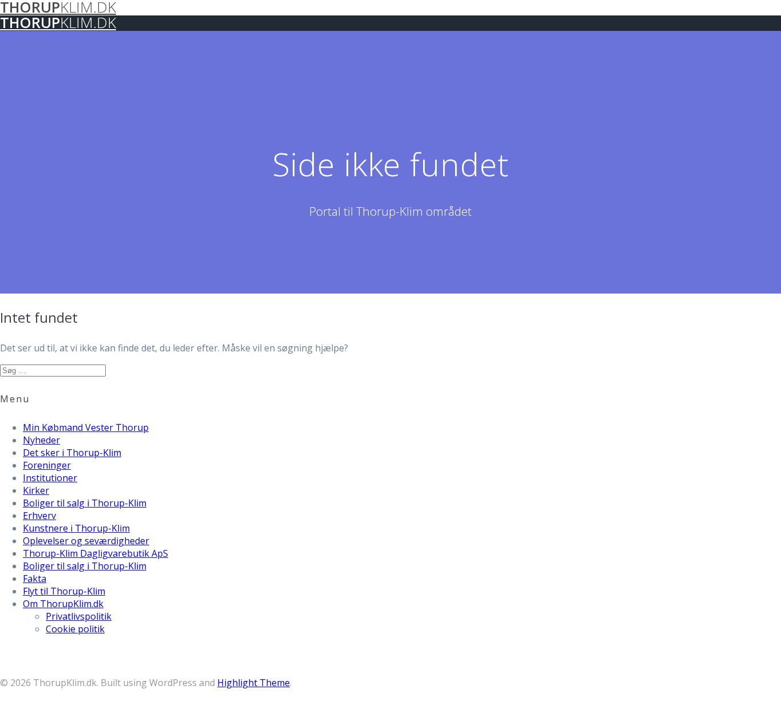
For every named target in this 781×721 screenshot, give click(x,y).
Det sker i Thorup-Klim (72, 452)
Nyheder (41, 440)
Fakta (34, 578)
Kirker (36, 490)
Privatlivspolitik (78, 616)
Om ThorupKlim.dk (63, 603)
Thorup (58, 23)
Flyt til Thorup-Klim (64, 591)
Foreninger (47, 465)
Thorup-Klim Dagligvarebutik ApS (95, 553)
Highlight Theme (253, 682)
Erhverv (39, 515)
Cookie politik (75, 629)
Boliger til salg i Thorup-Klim (84, 503)
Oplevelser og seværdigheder (86, 540)
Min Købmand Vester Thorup (86, 427)
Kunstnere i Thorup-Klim (76, 528)
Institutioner (50, 478)
